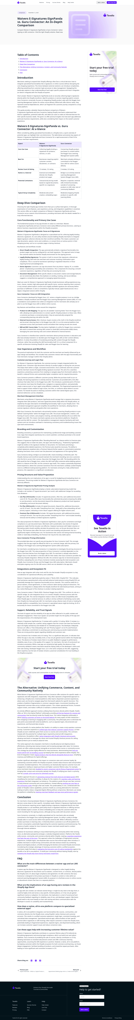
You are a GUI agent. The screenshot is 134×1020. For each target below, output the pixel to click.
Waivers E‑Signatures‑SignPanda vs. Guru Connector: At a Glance (41, 61)
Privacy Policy (118, 1018)
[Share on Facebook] (40, 960)
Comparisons (22, 12)
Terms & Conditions (107, 1018)
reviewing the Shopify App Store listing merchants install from (37, 853)
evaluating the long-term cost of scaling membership (55, 849)
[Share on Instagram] (31, 960)
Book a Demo (84, 1009)
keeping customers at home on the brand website (38, 717)
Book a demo (101, 2)
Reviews (14, 1007)
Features (41, 2)
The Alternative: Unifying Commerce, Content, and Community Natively (43, 67)
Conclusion (23, 70)
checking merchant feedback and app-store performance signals (56, 792)
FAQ (21, 73)
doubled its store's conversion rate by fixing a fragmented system (57, 769)
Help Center (71, 2)
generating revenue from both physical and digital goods (56, 777)
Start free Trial (49, 677)
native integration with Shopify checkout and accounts (57, 736)
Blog (64, 2)
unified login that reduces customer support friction (56, 730)
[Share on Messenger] (36, 960)
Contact (44, 1010)
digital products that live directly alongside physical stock (54, 755)
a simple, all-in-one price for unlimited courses (38, 773)
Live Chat (44, 1007)
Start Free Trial (112, 2)
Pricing (48, 2)
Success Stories (56, 2)
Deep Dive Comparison (27, 64)
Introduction (24, 59)
